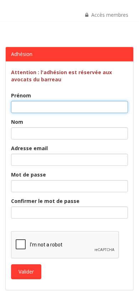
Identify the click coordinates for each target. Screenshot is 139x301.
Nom (17, 121)
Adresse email (29, 148)
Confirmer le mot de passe (45, 201)
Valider (26, 271)
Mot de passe (28, 174)
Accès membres (108, 14)
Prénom (21, 95)
